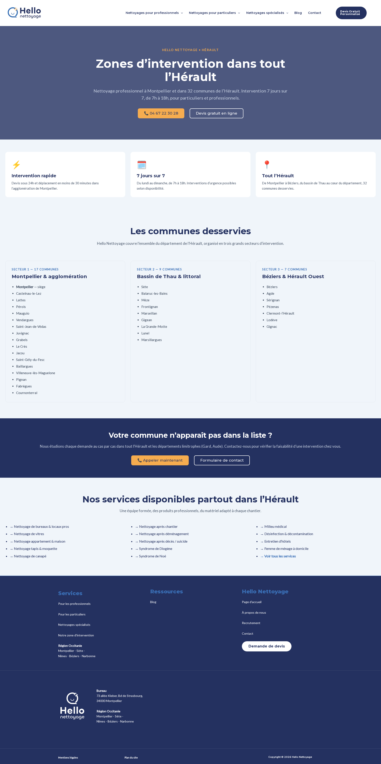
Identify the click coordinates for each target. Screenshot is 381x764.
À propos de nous (254, 612)
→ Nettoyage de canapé (28, 556)
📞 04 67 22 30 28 (161, 113)
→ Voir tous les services (278, 556)
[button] (181, 13)
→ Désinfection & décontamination (286, 534)
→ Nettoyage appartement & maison (37, 541)
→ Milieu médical (273, 526)
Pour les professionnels (74, 604)
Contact (247, 633)
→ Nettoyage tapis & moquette (33, 548)
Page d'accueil (251, 602)
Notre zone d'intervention (76, 635)
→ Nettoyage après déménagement (162, 534)
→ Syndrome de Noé (150, 556)
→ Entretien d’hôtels (275, 541)
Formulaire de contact (222, 460)
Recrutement (251, 623)
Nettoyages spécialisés (74, 624)
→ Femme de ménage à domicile (284, 548)
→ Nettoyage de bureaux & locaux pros (39, 526)
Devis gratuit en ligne (216, 113)
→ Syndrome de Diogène (153, 548)
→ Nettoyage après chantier (156, 526)
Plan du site (131, 757)
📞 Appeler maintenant (160, 460)
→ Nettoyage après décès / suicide (161, 541)
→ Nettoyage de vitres (27, 534)
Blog (153, 602)
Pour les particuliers (72, 614)
